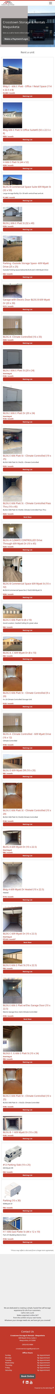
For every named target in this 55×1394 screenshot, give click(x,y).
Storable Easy (47, 1388)
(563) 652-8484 (27, 1344)
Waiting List (27, 96)
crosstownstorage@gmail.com (27, 1348)
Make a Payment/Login (16, 39)
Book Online (27, 1376)
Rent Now (27, 517)
